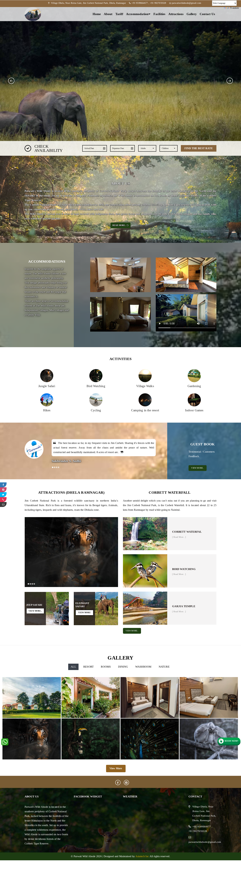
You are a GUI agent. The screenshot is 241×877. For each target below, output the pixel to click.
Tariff (119, 14)
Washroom (143, 666)
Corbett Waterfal (187, 531)
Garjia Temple (183, 606)
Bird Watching (184, 569)
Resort (88, 666)
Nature (164, 666)
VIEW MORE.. (197, 468)
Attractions (176, 14)
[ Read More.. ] (179, 537)
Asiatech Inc (142, 856)
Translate (234, 8)
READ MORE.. (119, 225)
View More (116, 768)
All (73, 666)
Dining (123, 666)
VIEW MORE (84, 612)
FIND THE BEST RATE (198, 148)
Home (97, 14)
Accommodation (137, 14)
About (108, 14)
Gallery (192, 14)
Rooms (106, 666)
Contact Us (207, 14)
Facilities (159, 14)
